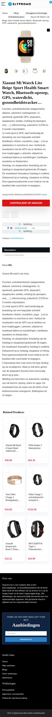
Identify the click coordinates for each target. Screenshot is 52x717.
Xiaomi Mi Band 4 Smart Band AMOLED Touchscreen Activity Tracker (13, 451)
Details (43, 195)
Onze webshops (9, 673)
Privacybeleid (8, 690)
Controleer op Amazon (26, 203)
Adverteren (7, 677)
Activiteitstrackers (16, 17)
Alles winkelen (8, 665)
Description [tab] (10, 250)
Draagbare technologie (36, 13)
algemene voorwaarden (13, 694)
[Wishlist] (43, 4)
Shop (16, 13)
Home (5, 13)
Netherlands (21, 227)
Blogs (4, 669)
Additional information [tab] (14, 255)
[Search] (36, 4)
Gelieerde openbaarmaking (14, 698)
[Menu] (3, 4)
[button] (48, 30)
